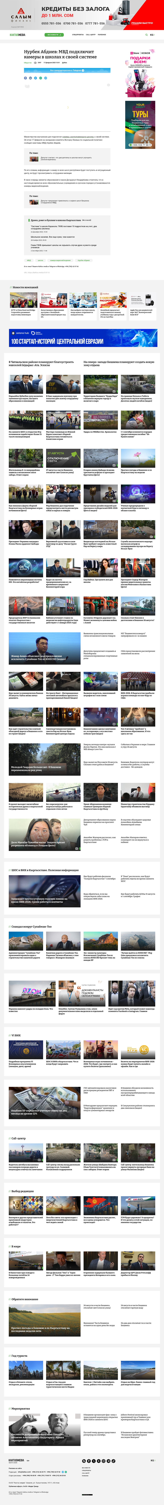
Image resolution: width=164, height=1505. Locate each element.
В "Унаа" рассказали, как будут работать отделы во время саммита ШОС (137, 878)
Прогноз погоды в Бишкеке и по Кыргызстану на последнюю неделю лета (40, 1329)
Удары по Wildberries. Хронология (100, 432)
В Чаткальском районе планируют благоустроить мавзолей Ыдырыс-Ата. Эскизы (41, 364)
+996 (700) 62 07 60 (53, 1472)
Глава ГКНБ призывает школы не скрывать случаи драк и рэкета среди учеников (63, 246)
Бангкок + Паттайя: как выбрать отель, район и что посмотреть (99, 1383)
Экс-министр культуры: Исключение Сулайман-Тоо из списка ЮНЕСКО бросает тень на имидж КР (99, 956)
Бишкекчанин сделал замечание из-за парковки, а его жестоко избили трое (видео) (100, 731)
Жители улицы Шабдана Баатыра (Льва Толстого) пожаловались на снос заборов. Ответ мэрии (100, 1167)
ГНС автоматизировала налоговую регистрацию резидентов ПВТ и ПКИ (100, 1090)
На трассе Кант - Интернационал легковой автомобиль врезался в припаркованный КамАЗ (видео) (62, 695)
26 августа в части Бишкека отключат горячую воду (134, 1306)
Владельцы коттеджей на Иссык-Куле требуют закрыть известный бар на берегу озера (100, 543)
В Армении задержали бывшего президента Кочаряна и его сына (99, 1274)
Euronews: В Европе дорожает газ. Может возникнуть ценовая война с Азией (100, 620)
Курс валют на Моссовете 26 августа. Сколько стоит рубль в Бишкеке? (101, 763)
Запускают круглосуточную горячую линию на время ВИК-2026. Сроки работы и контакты (39, 900)
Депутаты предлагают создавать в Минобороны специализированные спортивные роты (100, 654)
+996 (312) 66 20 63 (59, 1475)
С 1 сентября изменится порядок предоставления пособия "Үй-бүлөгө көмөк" (136, 434)
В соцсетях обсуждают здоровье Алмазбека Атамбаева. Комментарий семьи (136, 822)
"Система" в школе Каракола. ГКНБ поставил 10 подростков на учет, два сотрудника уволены (64, 227)
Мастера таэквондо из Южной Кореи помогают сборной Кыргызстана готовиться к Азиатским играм (60, 435)
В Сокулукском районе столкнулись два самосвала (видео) (138, 1106)
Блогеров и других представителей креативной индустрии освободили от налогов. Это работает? (26, 1221)
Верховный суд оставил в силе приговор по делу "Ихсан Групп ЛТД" (61, 543)
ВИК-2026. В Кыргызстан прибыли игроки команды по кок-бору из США (137, 695)
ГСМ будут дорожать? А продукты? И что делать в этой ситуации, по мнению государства (137, 1219)
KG (152, 1460)
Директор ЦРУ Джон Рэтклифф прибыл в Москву (136, 1274)
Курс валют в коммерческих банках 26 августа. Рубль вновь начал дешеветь (26, 695)
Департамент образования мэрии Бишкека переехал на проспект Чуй (100, 822)
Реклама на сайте (15, 1468)
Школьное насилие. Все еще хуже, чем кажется (53, 237)
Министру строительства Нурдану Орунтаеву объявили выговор (137, 805)
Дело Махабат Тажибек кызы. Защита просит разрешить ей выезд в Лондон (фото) (38, 844)
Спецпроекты (78, 35)
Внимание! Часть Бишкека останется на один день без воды (99, 1324)
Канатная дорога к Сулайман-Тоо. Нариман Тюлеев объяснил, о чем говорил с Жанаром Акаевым (62, 955)
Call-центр (90, 35)
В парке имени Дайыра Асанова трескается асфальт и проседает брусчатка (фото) (99, 472)
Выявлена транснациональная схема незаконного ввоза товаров (99, 634)
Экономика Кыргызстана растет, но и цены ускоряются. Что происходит (99, 1219)
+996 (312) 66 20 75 (39, 1472)
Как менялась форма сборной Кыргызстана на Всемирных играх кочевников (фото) (26, 508)
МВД (29, 260)
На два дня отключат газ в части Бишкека (136, 1324)
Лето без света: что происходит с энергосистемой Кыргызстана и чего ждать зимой (62, 1219)
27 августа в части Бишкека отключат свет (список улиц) (60, 471)
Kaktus (64, 63)
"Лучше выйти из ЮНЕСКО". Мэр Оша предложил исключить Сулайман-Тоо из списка (136, 955)
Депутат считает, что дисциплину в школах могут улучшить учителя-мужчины (66, 159)
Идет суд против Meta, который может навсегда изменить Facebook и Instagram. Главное (131, 1010)
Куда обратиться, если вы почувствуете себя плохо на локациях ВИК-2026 (97, 896)
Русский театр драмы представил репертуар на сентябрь (100, 1433)
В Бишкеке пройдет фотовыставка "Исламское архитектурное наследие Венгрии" (137, 1434)
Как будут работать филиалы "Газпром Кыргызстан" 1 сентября (99, 877)
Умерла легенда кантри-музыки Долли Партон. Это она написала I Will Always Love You (100, 746)
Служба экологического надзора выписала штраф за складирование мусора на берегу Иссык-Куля (137, 545)
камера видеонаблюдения (60, 260)
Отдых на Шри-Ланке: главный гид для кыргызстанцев (138, 1383)
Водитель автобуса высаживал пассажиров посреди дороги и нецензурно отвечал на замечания (25, 1167)
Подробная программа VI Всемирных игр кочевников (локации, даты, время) (22, 1064)
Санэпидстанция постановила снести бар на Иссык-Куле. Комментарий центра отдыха (61, 731)
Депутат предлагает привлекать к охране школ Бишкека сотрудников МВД (65, 202)
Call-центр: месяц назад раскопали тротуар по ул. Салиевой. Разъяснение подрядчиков (63, 1167)
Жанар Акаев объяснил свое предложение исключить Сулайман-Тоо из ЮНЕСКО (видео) (38, 658)
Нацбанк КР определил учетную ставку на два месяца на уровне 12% (39, 1112)
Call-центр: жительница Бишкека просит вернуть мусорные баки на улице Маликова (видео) (137, 1167)
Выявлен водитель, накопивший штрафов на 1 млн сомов (99, 694)
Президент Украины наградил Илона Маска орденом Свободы (24, 542)
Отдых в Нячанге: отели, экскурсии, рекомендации (21, 1383)
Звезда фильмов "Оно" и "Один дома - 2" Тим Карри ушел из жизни (63, 1274)
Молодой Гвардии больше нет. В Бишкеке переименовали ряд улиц (36, 769)
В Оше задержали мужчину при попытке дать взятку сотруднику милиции (62, 398)
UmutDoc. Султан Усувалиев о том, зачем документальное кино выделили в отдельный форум (81, 1011)
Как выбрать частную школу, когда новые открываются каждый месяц (83, 312)
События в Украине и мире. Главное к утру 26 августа (138, 745)
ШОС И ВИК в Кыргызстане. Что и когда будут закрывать (62, 1062)
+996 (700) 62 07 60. (72, 266)
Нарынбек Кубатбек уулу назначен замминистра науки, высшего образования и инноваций (26, 398)
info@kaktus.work (24, 1472)
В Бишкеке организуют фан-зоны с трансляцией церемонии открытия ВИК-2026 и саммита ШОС (101, 1417)
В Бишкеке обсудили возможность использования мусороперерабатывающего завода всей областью (138, 1091)
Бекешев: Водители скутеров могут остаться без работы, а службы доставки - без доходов (137, 764)
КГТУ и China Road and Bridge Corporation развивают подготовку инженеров (23, 312)
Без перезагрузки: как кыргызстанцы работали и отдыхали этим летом (59, 806)
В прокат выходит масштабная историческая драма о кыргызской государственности (26, 806)
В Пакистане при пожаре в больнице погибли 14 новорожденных (21, 1275)
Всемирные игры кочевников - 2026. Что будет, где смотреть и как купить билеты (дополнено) (100, 1064)
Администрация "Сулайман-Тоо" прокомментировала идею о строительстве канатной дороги (24, 955)
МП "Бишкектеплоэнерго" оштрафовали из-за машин (134, 634)
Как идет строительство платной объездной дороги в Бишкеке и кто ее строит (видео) (26, 731)
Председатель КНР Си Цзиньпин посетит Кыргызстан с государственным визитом (24, 620)
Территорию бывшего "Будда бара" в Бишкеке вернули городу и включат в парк (101, 398)
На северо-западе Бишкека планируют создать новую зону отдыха (119, 364)
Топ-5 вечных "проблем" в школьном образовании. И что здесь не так (135, 731)
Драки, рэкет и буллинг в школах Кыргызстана (56, 220)
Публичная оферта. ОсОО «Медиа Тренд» (24, 1486)
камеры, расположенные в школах (78, 137)
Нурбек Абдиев (84, 260)
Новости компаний (25, 287)
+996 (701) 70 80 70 (44, 1475)
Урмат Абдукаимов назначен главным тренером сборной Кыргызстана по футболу (97, 806)
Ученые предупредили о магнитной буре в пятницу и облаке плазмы (135, 508)
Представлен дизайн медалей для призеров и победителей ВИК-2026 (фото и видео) (100, 508)
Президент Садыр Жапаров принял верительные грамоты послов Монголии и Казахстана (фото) (136, 583)
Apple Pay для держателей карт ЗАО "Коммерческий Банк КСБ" (141, 312)
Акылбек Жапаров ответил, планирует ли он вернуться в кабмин (135, 839)
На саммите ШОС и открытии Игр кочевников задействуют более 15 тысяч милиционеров (25, 434)
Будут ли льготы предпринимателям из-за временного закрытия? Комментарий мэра (58, 583)
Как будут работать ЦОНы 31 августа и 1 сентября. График (138, 895)
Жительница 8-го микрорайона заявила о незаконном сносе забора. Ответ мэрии (24, 472)
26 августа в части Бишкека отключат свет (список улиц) (97, 1306)
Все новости (53, 35)
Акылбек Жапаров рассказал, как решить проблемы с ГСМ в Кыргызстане (100, 839)
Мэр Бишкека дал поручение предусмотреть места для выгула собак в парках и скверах (62, 508)
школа (40, 260)
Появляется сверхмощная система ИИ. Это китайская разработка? (25, 581)
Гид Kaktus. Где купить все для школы (98, 581)
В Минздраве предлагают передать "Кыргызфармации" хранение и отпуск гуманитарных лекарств (100, 1108)
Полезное (102, 35)
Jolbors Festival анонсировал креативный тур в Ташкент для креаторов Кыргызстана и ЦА (135, 1417)
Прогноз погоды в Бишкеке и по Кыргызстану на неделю (136, 471)
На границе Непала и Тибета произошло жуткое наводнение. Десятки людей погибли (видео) (136, 398)
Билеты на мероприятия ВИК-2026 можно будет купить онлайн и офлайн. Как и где (137, 1064)
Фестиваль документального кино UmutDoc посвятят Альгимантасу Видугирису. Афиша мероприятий (37, 1437)
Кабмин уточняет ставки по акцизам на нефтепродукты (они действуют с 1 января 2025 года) (62, 620)
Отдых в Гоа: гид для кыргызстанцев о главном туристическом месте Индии (60, 1384)
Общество (28, 63)
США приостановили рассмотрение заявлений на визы (138, 652)
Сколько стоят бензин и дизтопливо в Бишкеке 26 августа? (137, 619)
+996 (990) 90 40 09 (29, 1475)
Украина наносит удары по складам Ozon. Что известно (31, 1010)
